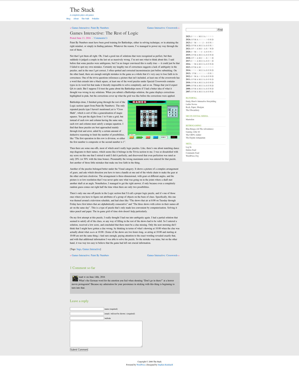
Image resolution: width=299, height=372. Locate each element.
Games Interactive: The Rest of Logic (104, 33)
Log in (188, 147)
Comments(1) (100, 38)
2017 (188, 60)
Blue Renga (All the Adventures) (200, 128)
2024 (188, 39)
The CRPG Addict (193, 134)
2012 (188, 76)
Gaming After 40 (193, 131)
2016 (188, 63)
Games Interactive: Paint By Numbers (90, 27)
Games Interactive (91, 249)
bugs (79, 249)
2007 (188, 91)
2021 (188, 48)
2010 (188, 82)
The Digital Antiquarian (195, 137)
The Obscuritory (192, 110)
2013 (188, 73)
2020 (188, 51)
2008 (188, 88)
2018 (188, 57)
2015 (188, 67)
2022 (188, 45)
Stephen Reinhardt (165, 364)
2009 (188, 85)
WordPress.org (192, 155)
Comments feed (192, 152)
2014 (188, 70)
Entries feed (191, 149)
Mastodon (190, 119)
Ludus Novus (191, 104)
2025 (188, 36)
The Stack (82, 9)
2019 (188, 54)
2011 (188, 79)
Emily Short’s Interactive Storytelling (201, 101)
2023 (188, 42)
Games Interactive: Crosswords (162, 27)
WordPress (141, 364)
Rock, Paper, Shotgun (195, 107)
